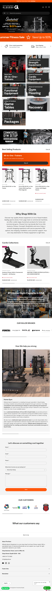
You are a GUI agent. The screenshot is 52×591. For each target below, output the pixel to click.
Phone (6, 460)
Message (7, 473)
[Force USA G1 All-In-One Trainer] (9, 175)
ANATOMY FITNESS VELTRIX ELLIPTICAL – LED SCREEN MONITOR (38, 273)
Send (26, 489)
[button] (46, 7)
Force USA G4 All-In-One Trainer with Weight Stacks (42, 188)
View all (48, 149)
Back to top (26, 535)
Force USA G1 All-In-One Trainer (9, 187)
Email (6, 454)
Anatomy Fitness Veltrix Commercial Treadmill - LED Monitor (12, 273)
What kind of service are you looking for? (15, 467)
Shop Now (40, 37)
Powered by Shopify (20, 587)
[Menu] (49, 7)
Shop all (26, 163)
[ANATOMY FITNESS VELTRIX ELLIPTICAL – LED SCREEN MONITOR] (38, 257)
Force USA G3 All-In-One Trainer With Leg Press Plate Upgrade (26, 188)
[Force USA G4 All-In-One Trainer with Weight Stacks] (42, 175)
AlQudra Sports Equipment (10, 587)
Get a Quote (26, 312)
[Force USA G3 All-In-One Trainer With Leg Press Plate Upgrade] (26, 175)
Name (6, 447)
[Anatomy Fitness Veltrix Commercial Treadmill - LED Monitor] (13, 257)
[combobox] (26, 13)
